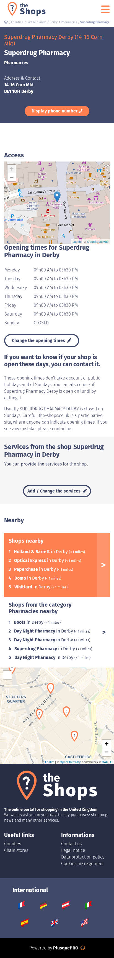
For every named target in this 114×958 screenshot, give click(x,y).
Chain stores (16, 850)
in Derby (41, 551)
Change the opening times (39, 340)
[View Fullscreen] (7, 675)
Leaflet (77, 241)
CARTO (107, 762)
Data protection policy (82, 857)
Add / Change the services (54, 491)
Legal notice (73, 850)
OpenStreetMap (97, 241)
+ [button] (12, 168)
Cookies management (82, 863)
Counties (12, 843)
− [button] (12, 177)
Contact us (71, 843)
